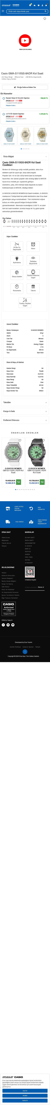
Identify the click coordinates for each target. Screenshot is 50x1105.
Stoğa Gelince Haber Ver (26, 87)
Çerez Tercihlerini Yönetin (10, 595)
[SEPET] (46, 5)
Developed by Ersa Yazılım (23, 642)
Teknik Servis (6, 543)
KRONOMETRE (30, 543)
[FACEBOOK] (8, 624)
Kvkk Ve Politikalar (8, 589)
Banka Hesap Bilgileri (9, 581)
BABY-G (27, 548)
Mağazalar (5, 540)
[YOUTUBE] (12, 624)
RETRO (27, 560)
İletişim (4, 546)
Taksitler (7, 402)
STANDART (29, 562)
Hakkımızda (6, 537)
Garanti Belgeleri (7, 578)
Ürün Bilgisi (8, 156)
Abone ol (41, 587)
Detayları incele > (11, 105)
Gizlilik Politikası (15, 647)
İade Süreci (5, 586)
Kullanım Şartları (28, 647)
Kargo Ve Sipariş (7, 584)
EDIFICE (28, 551)
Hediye (4, 572)
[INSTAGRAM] (3, 624)
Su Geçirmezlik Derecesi (10, 592)
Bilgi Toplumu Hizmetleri (10, 598)
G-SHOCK (28, 546)
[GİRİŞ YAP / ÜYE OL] (42, 5)
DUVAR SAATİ (30, 537)
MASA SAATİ (29, 540)
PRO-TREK (29, 557)
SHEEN (27, 554)
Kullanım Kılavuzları (8, 575)
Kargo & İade (9, 411)
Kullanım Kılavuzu (11, 420)
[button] (21, 148)
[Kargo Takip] (34, 5)
